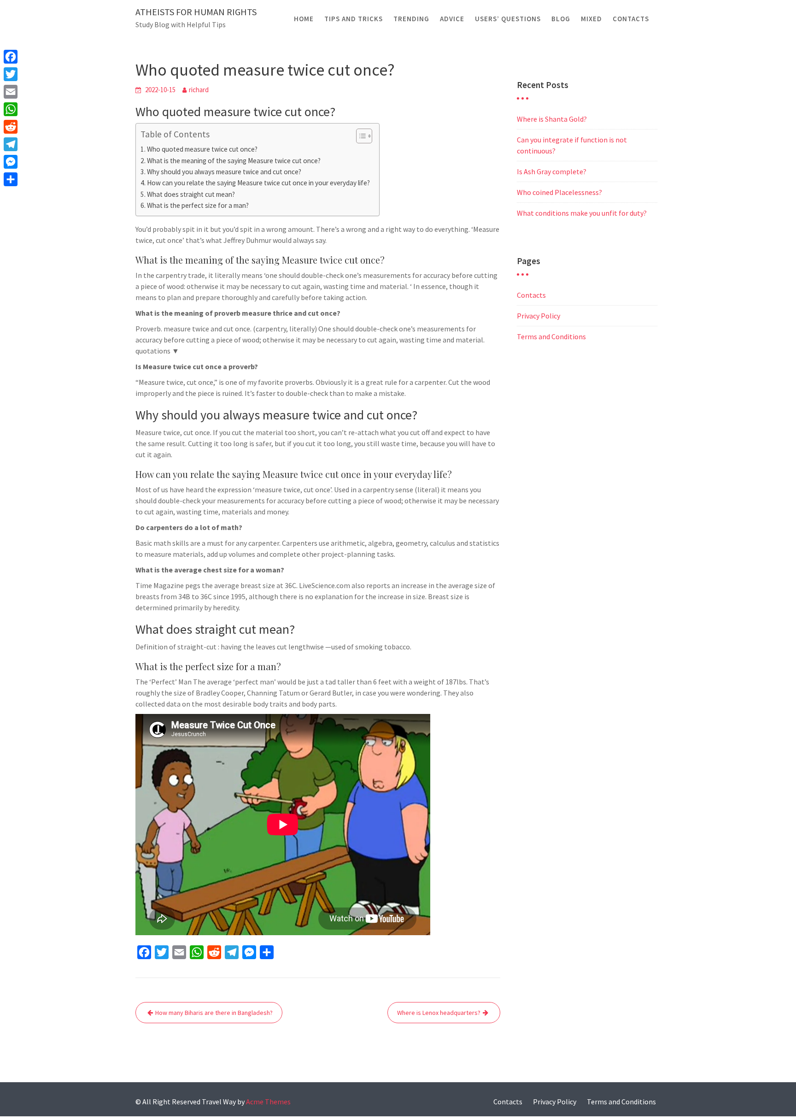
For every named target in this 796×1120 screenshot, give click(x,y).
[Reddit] (10, 127)
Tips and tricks (353, 18)
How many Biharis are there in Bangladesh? (214, 1012)
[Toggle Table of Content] (359, 136)
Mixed (591, 18)
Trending (411, 18)
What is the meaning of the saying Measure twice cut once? (234, 160)
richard (199, 89)
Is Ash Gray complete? (551, 171)
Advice (452, 18)
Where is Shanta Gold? (552, 119)
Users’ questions (508, 18)
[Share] (10, 179)
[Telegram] (10, 144)
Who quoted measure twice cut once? (202, 149)
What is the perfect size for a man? (198, 205)
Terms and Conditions (551, 336)
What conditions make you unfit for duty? (582, 213)
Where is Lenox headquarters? (438, 1012)
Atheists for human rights (196, 12)
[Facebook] (10, 56)
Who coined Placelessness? (559, 192)
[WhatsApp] (10, 109)
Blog (560, 18)
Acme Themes (268, 1101)
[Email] (10, 91)
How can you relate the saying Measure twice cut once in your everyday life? (258, 182)
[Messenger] (10, 162)
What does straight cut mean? (191, 194)
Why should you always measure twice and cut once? (224, 171)
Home (304, 18)
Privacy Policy (538, 315)
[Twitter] (10, 74)
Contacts (631, 18)
